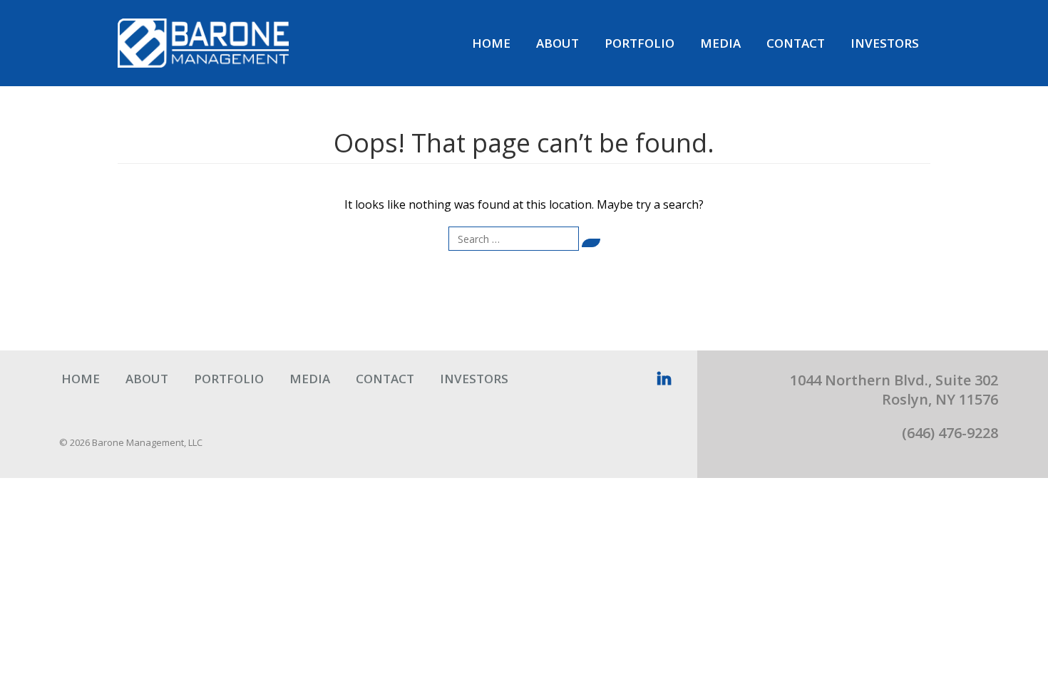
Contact (795, 43)
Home (491, 43)
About (557, 43)
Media (720, 43)
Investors (885, 43)
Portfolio (639, 43)
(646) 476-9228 (950, 432)
